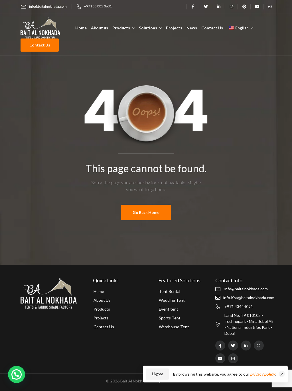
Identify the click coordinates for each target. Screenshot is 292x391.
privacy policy (262, 374)
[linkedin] (218, 6)
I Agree (157, 374)
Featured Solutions (179, 280)
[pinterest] (244, 6)
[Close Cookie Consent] (282, 374)
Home (81, 27)
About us (99, 27)
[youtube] (257, 6)
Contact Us (212, 27)
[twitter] (205, 6)
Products (121, 27)
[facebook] (193, 6)
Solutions (148, 27)
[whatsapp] (270, 6)
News (191, 27)
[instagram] (231, 6)
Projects (174, 27)
